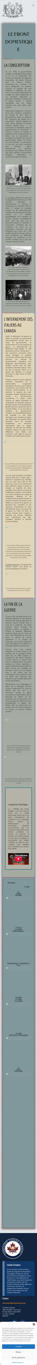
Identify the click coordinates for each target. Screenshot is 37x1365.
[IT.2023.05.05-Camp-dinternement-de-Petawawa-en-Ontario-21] (18, 580)
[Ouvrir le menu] (33, 5)
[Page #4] (18, 1015)
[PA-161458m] (18, 452)
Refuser (18, 1352)
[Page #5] (18, 1049)
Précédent (11, 883)
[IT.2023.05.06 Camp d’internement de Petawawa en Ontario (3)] (18, 535)
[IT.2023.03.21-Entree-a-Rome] (18, 731)
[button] (34, 1324)
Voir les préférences (18, 1357)
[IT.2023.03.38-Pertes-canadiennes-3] (18, 767)
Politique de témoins (17, 1362)
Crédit (26, 887)
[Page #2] (18, 945)
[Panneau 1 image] (18, 909)
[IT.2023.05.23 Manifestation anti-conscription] (18, 256)
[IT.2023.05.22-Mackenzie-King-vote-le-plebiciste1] (18, 175)
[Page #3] (18, 979)
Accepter (19, 1346)
